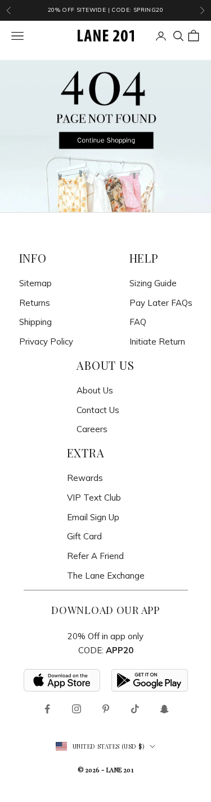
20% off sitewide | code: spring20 (105, 9)
